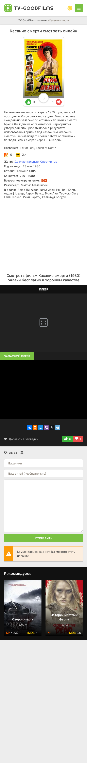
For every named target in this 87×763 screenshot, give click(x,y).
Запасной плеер (17, 356)
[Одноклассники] (35, 427)
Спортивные (48, 161)
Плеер (43, 289)
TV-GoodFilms (26, 20)
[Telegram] (57, 427)
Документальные (27, 161)
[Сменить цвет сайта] (70, 8)
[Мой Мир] (40, 427)
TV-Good (33, 8)
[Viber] (46, 427)
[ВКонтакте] (29, 427)
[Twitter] (52, 427)
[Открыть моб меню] (79, 8)
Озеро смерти (22, 619)
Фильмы (42, 20)
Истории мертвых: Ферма (64, 617)
